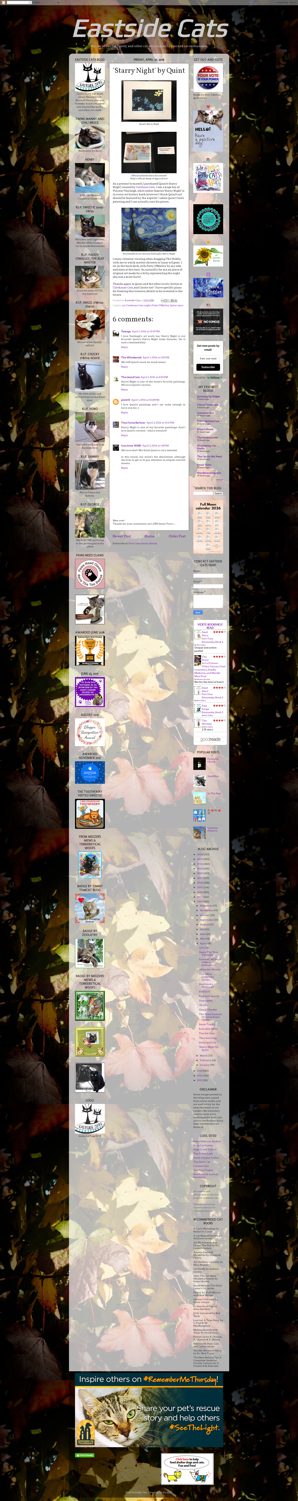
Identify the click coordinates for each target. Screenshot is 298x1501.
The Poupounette (207, 437)
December (206, 905)
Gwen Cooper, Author (206, 1157)
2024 (200, 864)
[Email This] (162, 300)
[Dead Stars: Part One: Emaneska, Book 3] (198, 694)
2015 (200, 1070)
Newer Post (122, 536)
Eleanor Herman (203, 679)
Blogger (167, 1492)
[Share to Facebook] (172, 300)
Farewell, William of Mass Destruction (210, 962)
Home (150, 536)
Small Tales (204, 464)
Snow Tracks (207, 1024)
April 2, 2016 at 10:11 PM (160, 422)
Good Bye (213, 776)
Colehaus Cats (145, 187)
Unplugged (205, 1000)
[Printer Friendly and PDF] (84, 1456)
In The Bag (213, 793)
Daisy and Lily (207, 1042)
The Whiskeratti (131, 357)
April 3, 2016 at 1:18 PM (155, 445)
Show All (219, 480)
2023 (200, 868)
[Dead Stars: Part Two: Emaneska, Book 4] (198, 638)
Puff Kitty (204, 991)
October (205, 915)
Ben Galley (201, 645)
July (202, 929)
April (203, 943)
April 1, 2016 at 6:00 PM (154, 377)
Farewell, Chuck (213, 760)
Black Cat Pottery (203, 1145)
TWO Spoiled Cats (208, 421)
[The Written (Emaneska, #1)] (198, 726)
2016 (200, 901)
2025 (200, 859)
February (206, 1060)
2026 (200, 854)
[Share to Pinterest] (175, 300)
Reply (124, 347)
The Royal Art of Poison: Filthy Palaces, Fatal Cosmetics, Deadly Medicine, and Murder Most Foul (210, 666)
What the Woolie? (210, 969)
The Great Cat (201, 1161)
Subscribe (208, 367)
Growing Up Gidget (208, 396)
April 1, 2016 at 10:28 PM (145, 399)
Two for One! (207, 1033)
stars (180, 305)
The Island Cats (130, 377)
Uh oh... (203, 1005)
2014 (200, 1075)
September (207, 919)
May (203, 938)
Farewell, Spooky (209, 996)
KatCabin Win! (208, 1028)
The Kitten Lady (203, 1153)
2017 (200, 896)
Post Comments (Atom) (143, 543)
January (205, 1065)
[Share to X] (169, 300)
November (206, 910)
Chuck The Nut (208, 1009)
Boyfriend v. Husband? (206, 985)
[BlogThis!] (166, 300)
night (147, 305)
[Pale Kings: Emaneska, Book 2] (198, 712)
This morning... (208, 1038)
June (203, 934)
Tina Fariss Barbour (133, 422)
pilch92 (125, 399)
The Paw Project (203, 1170)
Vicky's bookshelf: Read (210, 626)
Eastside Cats (149, 27)
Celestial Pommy (212, 829)
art (123, 305)
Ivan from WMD (131, 445)
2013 (200, 1080)
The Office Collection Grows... (206, 977)
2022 (200, 873)
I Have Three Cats (207, 404)
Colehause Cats (123, 287)
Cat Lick (204, 947)
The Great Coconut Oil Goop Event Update (210, 1017)
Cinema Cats (201, 1166)
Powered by (199, 377)
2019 (200, 887)
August (204, 924)
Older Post (177, 536)
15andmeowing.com (209, 472)
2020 (200, 882)
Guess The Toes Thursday (208, 953)
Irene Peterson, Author (207, 1141)
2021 (200, 878)
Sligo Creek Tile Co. (205, 1149)
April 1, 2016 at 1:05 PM (156, 357)
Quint (173, 305)
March (204, 1055)
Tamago (126, 331)
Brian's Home (205, 429)
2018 (200, 892)
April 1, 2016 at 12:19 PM (146, 331)
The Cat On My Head (209, 456)
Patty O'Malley (160, 305)
